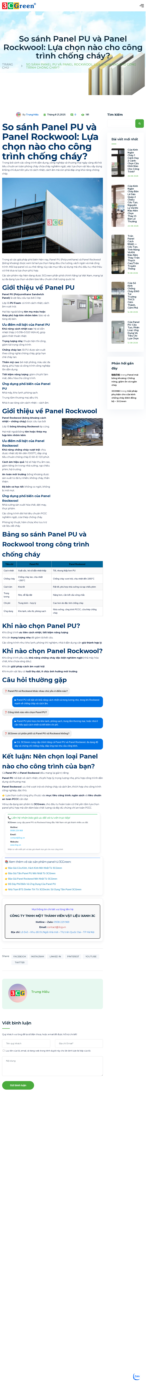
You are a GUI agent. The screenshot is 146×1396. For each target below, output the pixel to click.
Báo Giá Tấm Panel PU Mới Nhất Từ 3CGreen (31, 873)
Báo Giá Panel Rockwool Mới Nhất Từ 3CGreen (32, 879)
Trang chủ (7, 66)
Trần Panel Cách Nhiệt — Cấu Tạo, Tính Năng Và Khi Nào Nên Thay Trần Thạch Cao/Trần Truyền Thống (134, 252)
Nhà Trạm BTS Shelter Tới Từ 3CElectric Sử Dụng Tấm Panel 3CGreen (44, 889)
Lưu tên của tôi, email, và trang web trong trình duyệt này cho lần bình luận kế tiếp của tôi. (48, 1050)
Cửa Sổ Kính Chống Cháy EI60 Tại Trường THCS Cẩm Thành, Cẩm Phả (133, 295)
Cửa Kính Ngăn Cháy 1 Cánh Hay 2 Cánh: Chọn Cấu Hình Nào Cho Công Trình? (133, 160)
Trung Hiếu (32, 114)
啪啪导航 (115, 374)
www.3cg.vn (15, 845)
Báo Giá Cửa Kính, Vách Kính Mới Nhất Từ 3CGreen (35, 868)
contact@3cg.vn (17, 838)
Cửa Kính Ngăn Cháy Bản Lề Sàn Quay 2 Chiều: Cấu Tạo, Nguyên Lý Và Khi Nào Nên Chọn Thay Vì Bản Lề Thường (133, 204)
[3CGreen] (19, 5)
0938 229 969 (16, 830)
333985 (115, 391)
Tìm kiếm (115, 115)
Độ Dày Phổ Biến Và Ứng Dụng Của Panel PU (32, 884)
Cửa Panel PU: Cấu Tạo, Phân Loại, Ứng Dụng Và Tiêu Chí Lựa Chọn (133, 330)
